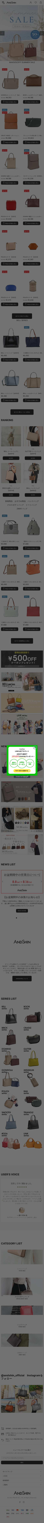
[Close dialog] (34, 747)
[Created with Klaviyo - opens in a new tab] (22, 776)
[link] (22, 760)
